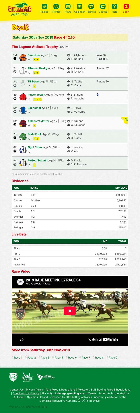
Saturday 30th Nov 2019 (33, 37)
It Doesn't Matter (38, 121)
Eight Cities (35, 147)
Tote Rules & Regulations (60, 389)
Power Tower (36, 94)
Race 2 (31, 357)
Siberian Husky (37, 68)
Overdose (34, 55)
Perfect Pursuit (38, 160)
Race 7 (86, 357)
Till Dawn (34, 81)
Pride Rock (35, 134)
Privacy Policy (34, 389)
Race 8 (99, 357)
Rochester (34, 108)
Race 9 (113, 357)
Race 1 (18, 357)
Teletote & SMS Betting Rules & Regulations (104, 389)
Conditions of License (26, 393)
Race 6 (72, 357)
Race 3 (45, 357)
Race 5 (59, 357)
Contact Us (17, 389)
